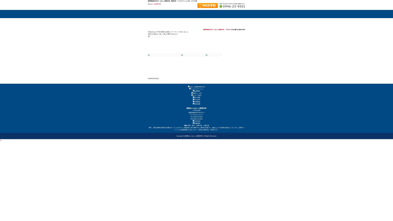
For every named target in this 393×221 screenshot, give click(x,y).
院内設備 (209, 14)
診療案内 (195, 14)
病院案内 (166, 14)
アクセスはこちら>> (196, 115)
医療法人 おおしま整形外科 (194, 136)
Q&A (223, 14)
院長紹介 (180, 14)
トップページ (153, 14)
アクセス (238, 14)
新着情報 (184, 130)
